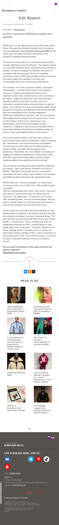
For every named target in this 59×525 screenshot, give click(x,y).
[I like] (29, 260)
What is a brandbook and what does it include (16, 408)
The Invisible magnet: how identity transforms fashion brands (42, 409)
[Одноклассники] (29, 271)
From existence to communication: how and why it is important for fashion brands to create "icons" (15, 343)
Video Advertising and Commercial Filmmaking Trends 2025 (15, 310)
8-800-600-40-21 (13, 445)
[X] (33, 271)
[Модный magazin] (22, 4)
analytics (21, 10)
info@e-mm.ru (15, 473)
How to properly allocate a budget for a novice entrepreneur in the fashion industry (42, 377)
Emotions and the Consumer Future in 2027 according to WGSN (43, 310)
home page (7, 24)
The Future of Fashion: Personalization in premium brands (42, 340)
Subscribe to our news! (14, 252)
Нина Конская (19, 30)
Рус (53, 437)
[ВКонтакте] (25, 271)
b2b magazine (9, 10)
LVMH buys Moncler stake (16, 374)
